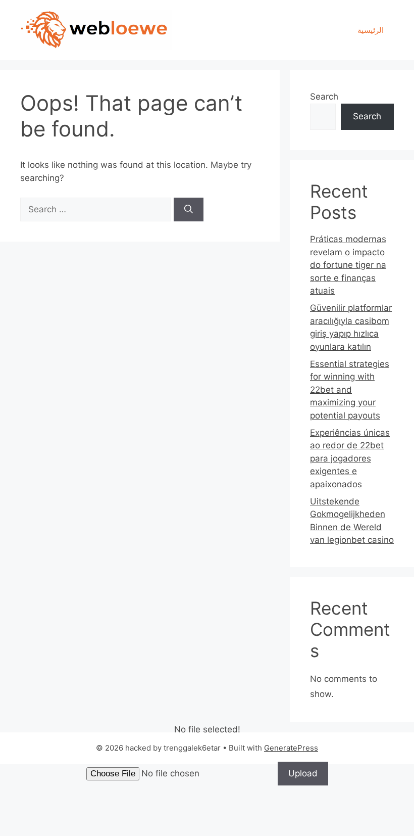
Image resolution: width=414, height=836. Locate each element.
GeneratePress (291, 748)
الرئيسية (370, 30)
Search (324, 96)
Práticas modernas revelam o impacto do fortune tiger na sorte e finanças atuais (348, 265)
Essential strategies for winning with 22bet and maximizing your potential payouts (349, 390)
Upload (303, 773)
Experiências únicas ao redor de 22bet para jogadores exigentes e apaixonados (350, 458)
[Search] (188, 210)
